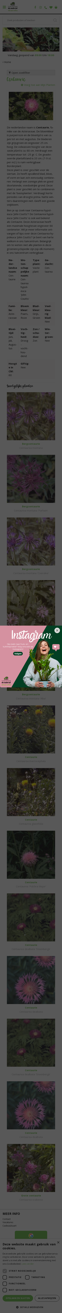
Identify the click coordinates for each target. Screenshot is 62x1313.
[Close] (57, 630)
